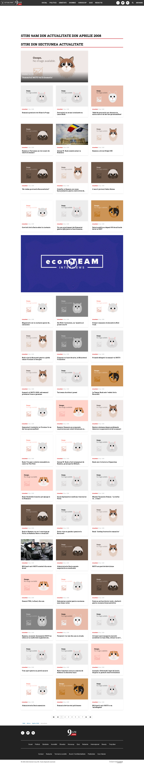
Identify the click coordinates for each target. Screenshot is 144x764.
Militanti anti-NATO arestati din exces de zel (36, 567)
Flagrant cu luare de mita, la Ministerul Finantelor (72, 358)
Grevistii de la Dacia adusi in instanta (36, 227)
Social (44, 3)
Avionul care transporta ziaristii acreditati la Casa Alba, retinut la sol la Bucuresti (106, 638)
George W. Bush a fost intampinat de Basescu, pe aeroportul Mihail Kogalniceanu (70, 464)
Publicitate (91, 754)
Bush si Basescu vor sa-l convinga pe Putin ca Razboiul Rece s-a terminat (35, 532)
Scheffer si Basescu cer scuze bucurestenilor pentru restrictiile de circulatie (70, 191)
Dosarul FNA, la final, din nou (33, 601)
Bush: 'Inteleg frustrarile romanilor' (105, 532)
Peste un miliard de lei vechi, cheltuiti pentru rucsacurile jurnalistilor (106, 602)
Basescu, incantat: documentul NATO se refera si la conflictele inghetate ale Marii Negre (36, 638)
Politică (53, 3)
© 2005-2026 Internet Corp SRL (30, 762)
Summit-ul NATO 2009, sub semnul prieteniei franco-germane (35, 393)
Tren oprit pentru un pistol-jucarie (35, 671)
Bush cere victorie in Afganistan (104, 462)
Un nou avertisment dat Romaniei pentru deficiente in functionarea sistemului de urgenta (69, 229)
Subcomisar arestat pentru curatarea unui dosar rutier (70, 602)
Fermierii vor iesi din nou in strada (70, 636)
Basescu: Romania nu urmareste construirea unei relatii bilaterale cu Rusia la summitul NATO (70, 429)
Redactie (98, 3)
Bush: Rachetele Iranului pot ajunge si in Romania (36, 498)
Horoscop (82, 3)
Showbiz (72, 3)
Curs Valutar (102, 754)
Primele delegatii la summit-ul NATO (106, 358)
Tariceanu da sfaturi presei (67, 392)
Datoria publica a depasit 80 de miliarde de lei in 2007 (107, 228)
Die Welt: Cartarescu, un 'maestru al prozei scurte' (70, 324)
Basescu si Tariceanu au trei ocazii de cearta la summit (36, 152)
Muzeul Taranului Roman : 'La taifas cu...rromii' (105, 498)
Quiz (91, 3)
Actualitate (24, 74)
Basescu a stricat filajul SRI (102, 151)
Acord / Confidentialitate (77, 754)
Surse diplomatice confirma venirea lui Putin (72, 498)
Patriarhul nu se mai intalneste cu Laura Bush (70, 113)
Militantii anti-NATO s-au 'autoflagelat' (102, 706)
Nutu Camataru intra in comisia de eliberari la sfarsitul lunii (70, 672)
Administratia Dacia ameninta (33, 706)
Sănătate (63, 3)
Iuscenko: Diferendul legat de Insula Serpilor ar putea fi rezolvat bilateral (106, 672)
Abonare (139, 3)
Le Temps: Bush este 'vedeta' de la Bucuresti (104, 393)
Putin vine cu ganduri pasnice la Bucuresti (69, 532)
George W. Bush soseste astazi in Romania (69, 152)
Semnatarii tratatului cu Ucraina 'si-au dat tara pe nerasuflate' (36, 428)
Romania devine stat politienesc (69, 706)
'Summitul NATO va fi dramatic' (37, 77)
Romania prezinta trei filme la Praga (35, 113)
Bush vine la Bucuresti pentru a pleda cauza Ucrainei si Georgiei (36, 358)
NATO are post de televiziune (103, 566)
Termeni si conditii (61, 754)
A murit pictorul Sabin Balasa (103, 189)
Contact (41, 754)
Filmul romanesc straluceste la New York (105, 324)
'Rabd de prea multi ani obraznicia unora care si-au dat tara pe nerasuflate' (106, 113)
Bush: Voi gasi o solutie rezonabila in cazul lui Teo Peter (36, 463)
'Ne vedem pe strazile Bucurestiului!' (35, 189)
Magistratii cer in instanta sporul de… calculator (36, 324)
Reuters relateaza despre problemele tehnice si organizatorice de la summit (106, 428)
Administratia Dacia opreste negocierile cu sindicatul (67, 567)
